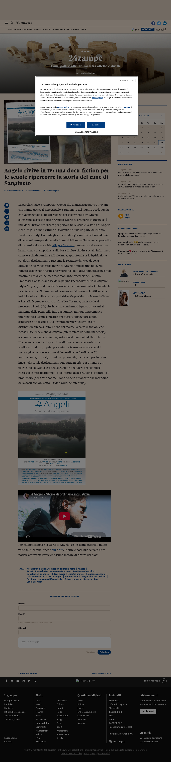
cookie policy (97, 98)
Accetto (96, 125)
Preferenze (75, 125)
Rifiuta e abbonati (127, 80)
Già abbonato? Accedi (86, 131)
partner (127, 107)
